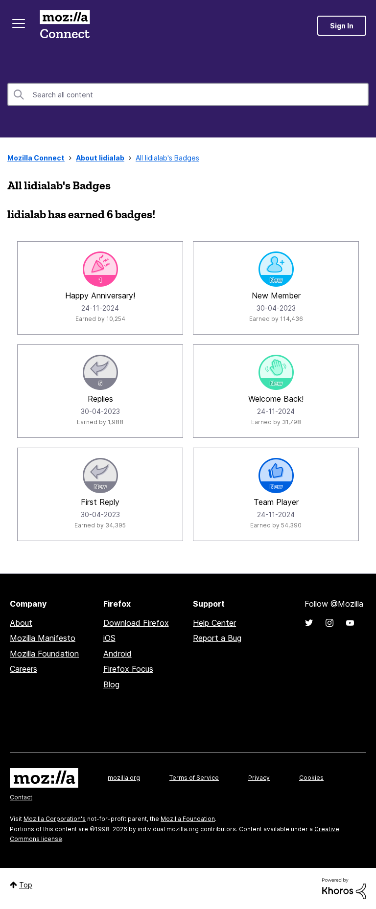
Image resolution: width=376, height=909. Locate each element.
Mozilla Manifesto (42, 638)
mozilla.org (124, 777)
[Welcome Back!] (276, 372)
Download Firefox (136, 623)
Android (117, 654)
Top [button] (25, 885)
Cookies (311, 777)
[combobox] (188, 94)
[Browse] (18, 23)
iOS (109, 638)
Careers (23, 669)
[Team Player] (276, 475)
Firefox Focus (128, 669)
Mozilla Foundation (44, 654)
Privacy (259, 777)
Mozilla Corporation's (55, 818)
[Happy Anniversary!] (100, 269)
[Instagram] (329, 622)
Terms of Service (194, 777)
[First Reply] (100, 475)
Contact (21, 797)
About (21, 623)
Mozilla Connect (64, 26)
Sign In (341, 26)
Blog (111, 684)
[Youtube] (350, 622)
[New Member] (276, 269)
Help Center (214, 623)
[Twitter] (309, 622)
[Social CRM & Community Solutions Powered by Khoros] (344, 888)
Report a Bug (217, 638)
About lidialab (100, 158)
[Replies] (100, 372)
